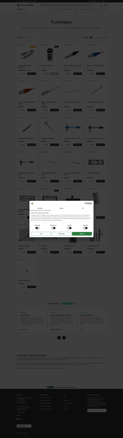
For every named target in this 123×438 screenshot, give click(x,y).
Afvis (41, 233)
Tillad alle (82, 233)
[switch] (53, 228)
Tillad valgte (61, 233)
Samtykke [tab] (40, 208)
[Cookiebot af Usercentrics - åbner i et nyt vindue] (86, 203)
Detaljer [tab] (61, 208)
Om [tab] (83, 208)
